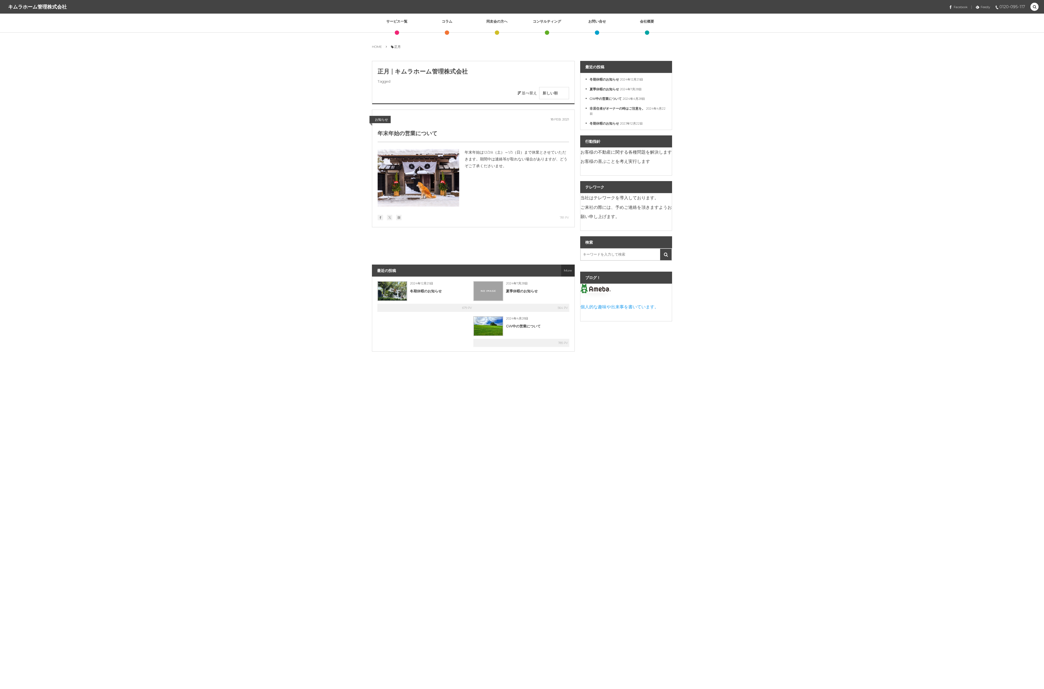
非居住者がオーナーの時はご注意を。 (617, 108)
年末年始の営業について (407, 133)
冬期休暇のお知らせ (426, 291)
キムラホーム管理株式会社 (37, 7)
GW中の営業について (523, 326)
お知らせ (381, 119)
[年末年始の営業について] (418, 178)
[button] (1034, 7)
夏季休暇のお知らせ (522, 291)
